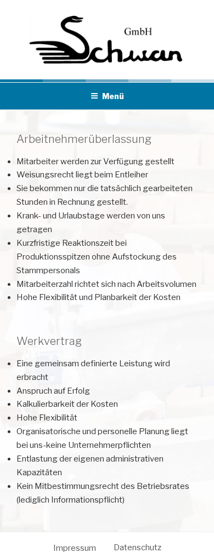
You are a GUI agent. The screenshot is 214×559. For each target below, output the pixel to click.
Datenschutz (137, 547)
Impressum (74, 548)
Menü (113, 96)
